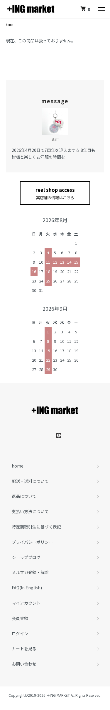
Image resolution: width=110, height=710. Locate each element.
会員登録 (20, 618)
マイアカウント (26, 603)
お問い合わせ (24, 664)
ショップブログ (26, 557)
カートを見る (24, 648)
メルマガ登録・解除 (30, 572)
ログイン (20, 633)
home (9, 24)
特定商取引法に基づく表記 (36, 527)
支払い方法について (30, 511)
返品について (24, 496)
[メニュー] (101, 9)
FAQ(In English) (27, 588)
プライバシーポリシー (32, 542)
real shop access (55, 193)
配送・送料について (30, 481)
